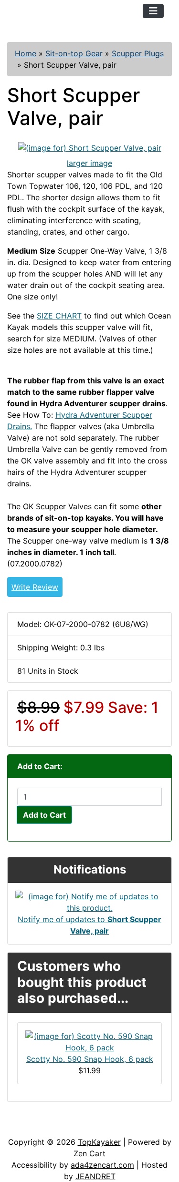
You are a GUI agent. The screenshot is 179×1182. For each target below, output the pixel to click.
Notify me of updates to (89, 925)
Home (25, 53)
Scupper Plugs (138, 53)
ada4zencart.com (102, 1165)
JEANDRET (95, 1176)
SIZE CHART (59, 315)
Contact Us (80, 1126)
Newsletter (137, 1126)
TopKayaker (99, 1142)
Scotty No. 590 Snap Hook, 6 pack (89, 1059)
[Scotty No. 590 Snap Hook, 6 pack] (89, 1041)
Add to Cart (44, 815)
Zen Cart (89, 1153)
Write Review (34, 587)
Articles (29, 1126)
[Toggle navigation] (153, 11)
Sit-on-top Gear (74, 53)
